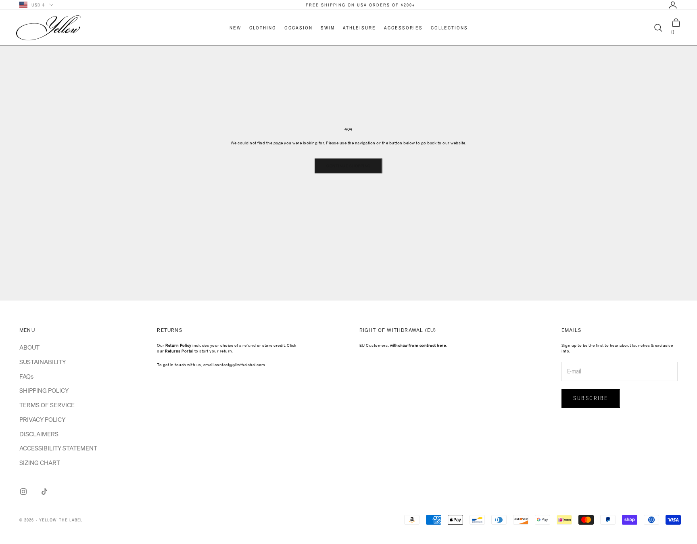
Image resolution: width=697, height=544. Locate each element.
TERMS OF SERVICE (47, 405)
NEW (235, 28)
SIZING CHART (39, 462)
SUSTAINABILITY (42, 362)
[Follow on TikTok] (44, 492)
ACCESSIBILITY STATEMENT (58, 448)
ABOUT (29, 347)
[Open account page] (673, 5)
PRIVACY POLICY (42, 419)
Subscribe (590, 398)
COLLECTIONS (449, 28)
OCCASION (298, 28)
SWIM (328, 28)
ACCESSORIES (403, 28)
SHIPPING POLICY (44, 390)
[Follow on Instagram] (23, 492)
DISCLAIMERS (38, 434)
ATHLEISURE (359, 28)
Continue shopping (348, 166)
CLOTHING (262, 28)
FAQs (26, 376)
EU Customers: (403, 345)
